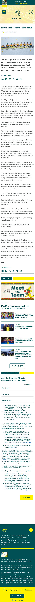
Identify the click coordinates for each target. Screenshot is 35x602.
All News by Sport (17, 366)
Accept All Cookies (17, 596)
